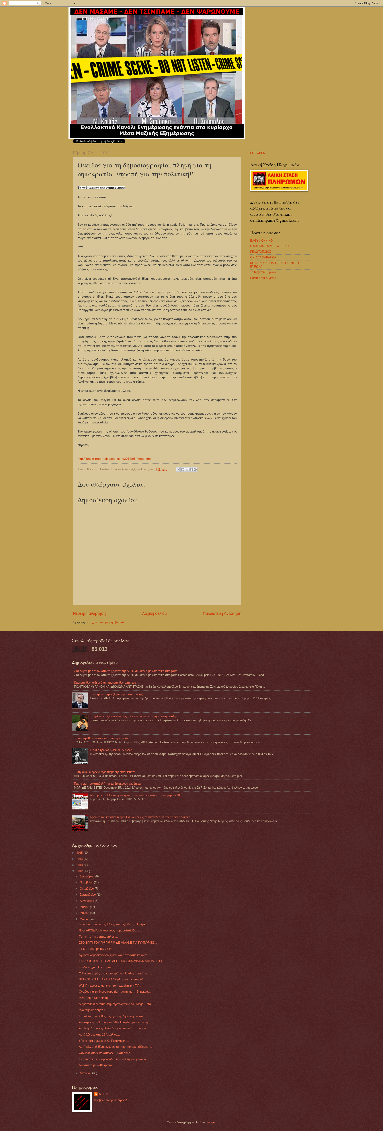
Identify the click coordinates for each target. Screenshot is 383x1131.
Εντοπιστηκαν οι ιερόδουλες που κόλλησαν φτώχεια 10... (116, 1059)
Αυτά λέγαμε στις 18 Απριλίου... (99, 1034)
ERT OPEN (257, 153)
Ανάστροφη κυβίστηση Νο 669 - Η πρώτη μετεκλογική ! (114, 1022)
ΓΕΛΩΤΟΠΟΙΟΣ (260, 251)
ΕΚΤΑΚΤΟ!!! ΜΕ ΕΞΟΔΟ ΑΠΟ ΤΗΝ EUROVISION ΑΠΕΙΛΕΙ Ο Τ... (122, 961)
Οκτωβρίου (87, 888)
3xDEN (102, 1094)
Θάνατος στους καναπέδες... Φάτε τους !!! (106, 1053)
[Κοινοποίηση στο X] (187, 469)
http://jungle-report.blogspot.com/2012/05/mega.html (114, 458)
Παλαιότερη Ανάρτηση (222, 613)
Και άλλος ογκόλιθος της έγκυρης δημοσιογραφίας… (112, 1016)
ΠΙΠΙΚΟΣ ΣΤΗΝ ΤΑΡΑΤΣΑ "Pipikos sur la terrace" (111, 979)
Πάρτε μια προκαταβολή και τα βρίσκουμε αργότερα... (108, 783)
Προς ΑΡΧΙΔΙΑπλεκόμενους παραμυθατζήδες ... (110, 930)
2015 (80, 852)
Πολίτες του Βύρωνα (263, 277)
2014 (80, 859)
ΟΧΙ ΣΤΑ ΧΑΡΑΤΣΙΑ (263, 257)
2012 (80, 871)
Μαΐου (84, 919)
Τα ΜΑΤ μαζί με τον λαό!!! (96, 949)
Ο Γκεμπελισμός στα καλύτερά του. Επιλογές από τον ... (115, 973)
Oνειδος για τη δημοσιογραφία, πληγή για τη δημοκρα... (115, 991)
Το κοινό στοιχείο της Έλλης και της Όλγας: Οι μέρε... (113, 924)
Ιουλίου (85, 907)
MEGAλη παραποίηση (93, 997)
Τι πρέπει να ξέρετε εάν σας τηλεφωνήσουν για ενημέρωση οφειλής (133, 716)
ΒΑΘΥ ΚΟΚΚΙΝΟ (261, 240)
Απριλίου (86, 1073)
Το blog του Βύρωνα (263, 272)
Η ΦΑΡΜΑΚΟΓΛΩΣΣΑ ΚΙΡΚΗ (269, 246)
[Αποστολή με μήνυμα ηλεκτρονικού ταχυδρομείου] (178, 469)
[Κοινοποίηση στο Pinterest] (195, 469)
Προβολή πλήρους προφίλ (110, 1100)
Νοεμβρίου (87, 882)
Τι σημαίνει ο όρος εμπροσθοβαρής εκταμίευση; (104, 772)
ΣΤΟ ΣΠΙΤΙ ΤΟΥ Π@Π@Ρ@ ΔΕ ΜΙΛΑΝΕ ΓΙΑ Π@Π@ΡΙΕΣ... (118, 942)
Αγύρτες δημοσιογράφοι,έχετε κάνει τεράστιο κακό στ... (114, 955)
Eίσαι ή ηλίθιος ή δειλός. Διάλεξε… (112, 750)
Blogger (210, 1122)
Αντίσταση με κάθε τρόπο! (96, 1065)
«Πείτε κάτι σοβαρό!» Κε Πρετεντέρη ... (104, 1040)
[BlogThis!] (182, 469)
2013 (80, 865)
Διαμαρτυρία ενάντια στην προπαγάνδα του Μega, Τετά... (116, 1004)
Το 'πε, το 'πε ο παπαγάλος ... (98, 936)
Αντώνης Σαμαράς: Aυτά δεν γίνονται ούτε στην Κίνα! (114, 1028)
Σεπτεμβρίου (88, 894)
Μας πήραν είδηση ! (92, 1010)
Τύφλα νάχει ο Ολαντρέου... (97, 967)
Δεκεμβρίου (87, 876)
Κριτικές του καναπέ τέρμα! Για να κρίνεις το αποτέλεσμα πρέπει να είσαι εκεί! (141, 817)
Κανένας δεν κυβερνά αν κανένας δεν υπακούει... (106, 682)
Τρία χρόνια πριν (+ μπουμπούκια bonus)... (118, 694)
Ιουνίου (85, 913)
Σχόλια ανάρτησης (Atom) (107, 622)
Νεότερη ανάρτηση (89, 613)
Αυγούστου (87, 900)
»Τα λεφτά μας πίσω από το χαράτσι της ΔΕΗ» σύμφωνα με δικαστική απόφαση (125, 671)
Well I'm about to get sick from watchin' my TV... (110, 985)
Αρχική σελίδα (154, 613)
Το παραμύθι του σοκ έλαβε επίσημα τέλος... (103, 738)
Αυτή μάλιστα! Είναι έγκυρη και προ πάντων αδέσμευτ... (115, 1046)
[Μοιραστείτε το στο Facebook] (191, 469)
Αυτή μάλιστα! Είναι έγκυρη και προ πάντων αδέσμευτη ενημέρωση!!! (135, 795)
